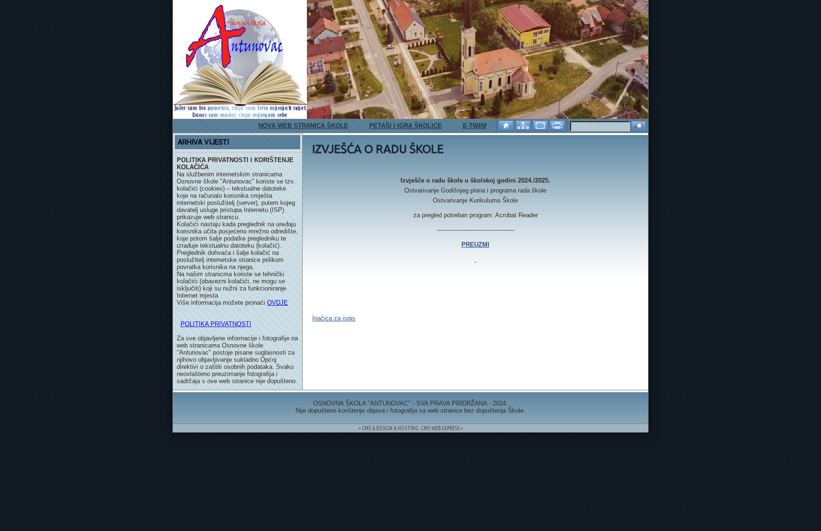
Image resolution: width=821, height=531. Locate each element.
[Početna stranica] (507, 125)
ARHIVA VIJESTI (203, 142)
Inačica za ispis (333, 318)
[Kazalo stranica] (524, 125)
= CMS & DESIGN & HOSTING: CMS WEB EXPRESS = (410, 428)
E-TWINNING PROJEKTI (486, 125)
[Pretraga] (638, 127)
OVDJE (277, 302)
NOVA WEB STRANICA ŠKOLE (292, 125)
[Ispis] (558, 125)
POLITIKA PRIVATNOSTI (216, 324)
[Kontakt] (541, 125)
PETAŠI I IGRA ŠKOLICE (394, 125)
